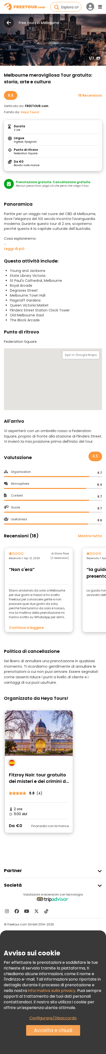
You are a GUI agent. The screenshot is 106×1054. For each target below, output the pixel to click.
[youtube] (27, 911)
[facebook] (17, 911)
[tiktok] (46, 911)
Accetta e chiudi (53, 1030)
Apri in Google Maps (81, 355)
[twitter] (36, 911)
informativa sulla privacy (51, 990)
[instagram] (7, 911)
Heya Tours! (30, 112)
